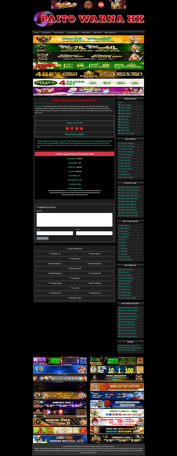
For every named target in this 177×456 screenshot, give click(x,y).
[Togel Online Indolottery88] (117, 404)
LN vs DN (75, 288)
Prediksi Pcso (124, 119)
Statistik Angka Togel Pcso (128, 201)
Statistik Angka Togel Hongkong (130, 190)
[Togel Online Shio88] (117, 430)
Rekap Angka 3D (95, 264)
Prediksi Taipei (124, 128)
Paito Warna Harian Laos (127, 327)
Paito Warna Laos (125, 163)
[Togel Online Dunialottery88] (117, 387)
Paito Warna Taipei (125, 166)
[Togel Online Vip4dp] (117, 378)
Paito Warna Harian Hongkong (129, 310)
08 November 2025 (42, 103)
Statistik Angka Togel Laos (128, 207)
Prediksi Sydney (125, 110)
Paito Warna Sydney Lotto (91, 450)
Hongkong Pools (131, 350)
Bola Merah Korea (125, 286)
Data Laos (123, 245)
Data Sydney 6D (125, 257)
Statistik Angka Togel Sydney (129, 193)
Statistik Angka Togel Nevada (129, 213)
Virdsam (120, 345)
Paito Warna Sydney (126, 149)
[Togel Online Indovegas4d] (117, 439)
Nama (38, 229)
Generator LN (55, 254)
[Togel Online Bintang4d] (60, 404)
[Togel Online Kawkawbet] (60, 378)
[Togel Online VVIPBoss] (88, 39)
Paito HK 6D (97, 33)
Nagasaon (127, 345)
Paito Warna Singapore (127, 143)
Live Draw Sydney (73, 33)
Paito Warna (86, 33)
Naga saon (134, 345)
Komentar (53, 103)
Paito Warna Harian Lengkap (128, 336)
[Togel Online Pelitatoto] (88, 83)
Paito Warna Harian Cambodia (129, 316)
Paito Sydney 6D (110, 33)
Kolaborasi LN (95, 293)
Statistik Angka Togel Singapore (129, 187)
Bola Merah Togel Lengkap (128, 298)
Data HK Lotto (117, 450)
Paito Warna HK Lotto (106, 450)
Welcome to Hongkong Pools (126, 348)
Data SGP (100, 448)
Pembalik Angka (56, 283)
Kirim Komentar (43, 238)
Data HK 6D (123, 254)
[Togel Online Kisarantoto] (88, 74)
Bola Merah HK (124, 272)
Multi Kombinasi (95, 283)
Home (36, 33)
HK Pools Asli (93, 452)
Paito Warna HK (39, 106)
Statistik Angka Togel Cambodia (129, 195)
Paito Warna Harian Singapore (129, 308)
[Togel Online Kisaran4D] (88, 65)
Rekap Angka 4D (55, 273)
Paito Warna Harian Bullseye (128, 319)
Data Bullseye (124, 237)
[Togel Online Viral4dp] (88, 91)
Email (77, 229)
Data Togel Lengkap (126, 259)
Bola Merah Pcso (125, 283)
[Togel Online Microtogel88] (60, 361)
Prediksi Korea (124, 122)
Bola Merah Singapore (126, 269)
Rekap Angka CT (55, 264)
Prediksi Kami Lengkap (127, 133)
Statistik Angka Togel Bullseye (129, 198)
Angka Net (43, 448)
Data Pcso (123, 239)
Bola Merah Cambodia (126, 278)
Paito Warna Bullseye (126, 154)
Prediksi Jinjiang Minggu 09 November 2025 (74, 100)
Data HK (94, 448)
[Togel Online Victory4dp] (60, 369)
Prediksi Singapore (126, 105)
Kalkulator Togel (75, 298)
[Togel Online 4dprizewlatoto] (60, 422)
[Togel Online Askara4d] (60, 396)
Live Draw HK (46, 33)
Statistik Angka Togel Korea (128, 204)
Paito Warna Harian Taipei (127, 330)
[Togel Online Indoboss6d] (117, 361)
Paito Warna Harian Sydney (128, 313)
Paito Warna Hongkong (127, 146)
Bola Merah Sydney (126, 275)
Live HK (120, 102)
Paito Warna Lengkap (126, 177)
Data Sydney (124, 231)
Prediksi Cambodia (126, 113)
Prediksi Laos (124, 125)
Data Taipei (123, 248)
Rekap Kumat (75, 259)
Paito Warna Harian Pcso (127, 322)
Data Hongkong (125, 228)
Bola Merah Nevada (126, 295)
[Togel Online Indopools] (117, 422)
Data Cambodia (125, 234)
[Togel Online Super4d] (88, 57)
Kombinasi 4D (55, 293)
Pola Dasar (75, 278)
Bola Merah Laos (125, 289)
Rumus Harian (95, 254)
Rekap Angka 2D (75, 268)
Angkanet (51, 450)
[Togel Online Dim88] (88, 48)
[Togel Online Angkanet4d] (117, 413)
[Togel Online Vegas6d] (60, 387)
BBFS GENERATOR (75, 249)
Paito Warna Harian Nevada (128, 333)
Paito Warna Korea (125, 160)
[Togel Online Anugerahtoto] (117, 396)
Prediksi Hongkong (126, 108)
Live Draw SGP (59, 33)
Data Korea (123, 242)
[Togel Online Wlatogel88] (60, 413)
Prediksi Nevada (125, 130)
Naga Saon (66, 448)
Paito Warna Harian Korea (127, 325)
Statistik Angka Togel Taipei (128, 210)
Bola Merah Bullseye (126, 281)
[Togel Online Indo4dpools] (60, 439)
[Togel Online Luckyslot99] (117, 369)
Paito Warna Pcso (125, 157)
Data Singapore (125, 225)
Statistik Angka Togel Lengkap (129, 215)
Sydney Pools (59, 450)
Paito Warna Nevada (126, 169)
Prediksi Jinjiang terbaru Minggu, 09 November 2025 (54, 141)
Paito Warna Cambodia (127, 152)
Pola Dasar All (95, 273)
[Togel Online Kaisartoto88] (60, 430)
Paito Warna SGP (87, 448)
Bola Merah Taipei (125, 292)
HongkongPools (79, 450)
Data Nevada (124, 251)
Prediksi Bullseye (125, 116)
